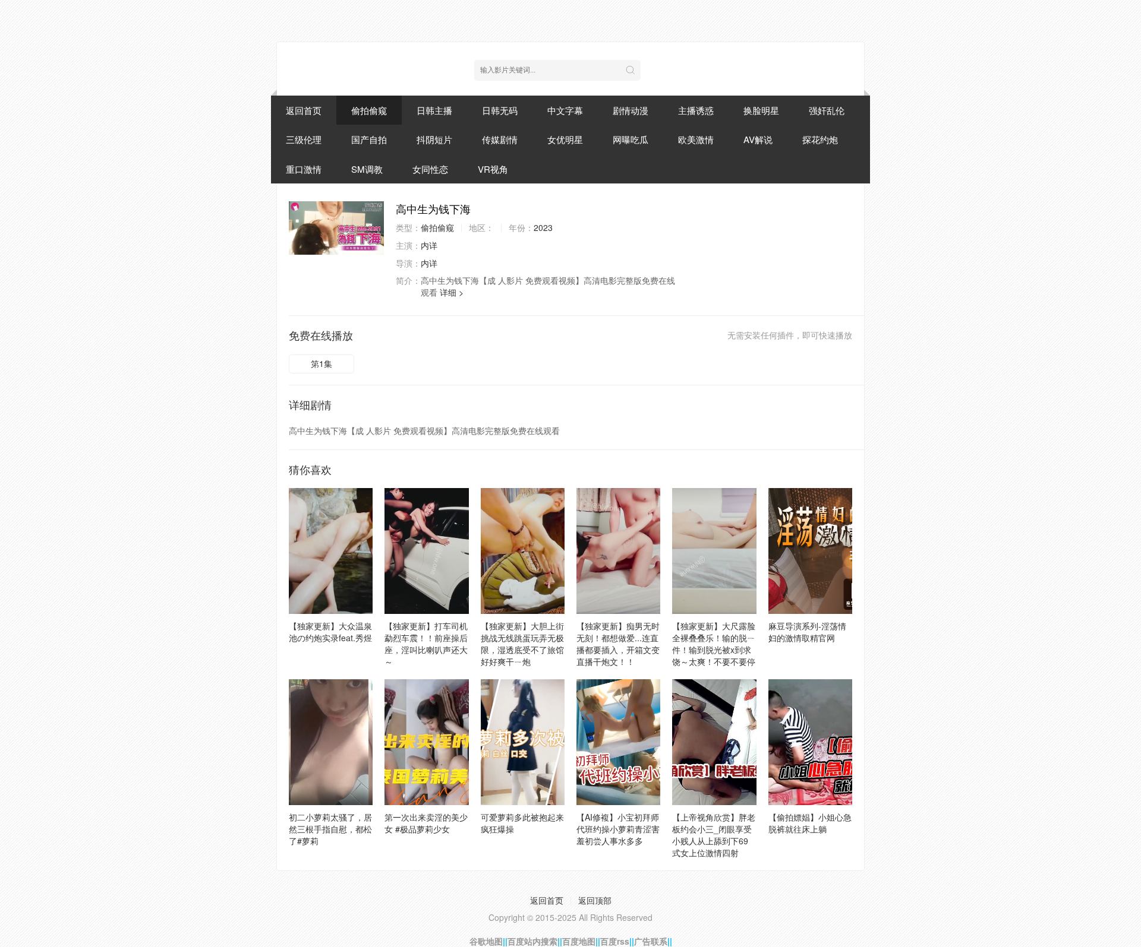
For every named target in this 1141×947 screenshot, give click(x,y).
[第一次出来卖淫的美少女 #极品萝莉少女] (426, 742)
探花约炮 (820, 139)
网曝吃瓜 (630, 139)
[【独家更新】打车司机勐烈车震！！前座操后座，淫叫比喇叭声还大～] (426, 551)
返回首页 (304, 110)
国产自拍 (369, 139)
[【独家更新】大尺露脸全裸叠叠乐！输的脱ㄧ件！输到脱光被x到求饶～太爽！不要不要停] (714, 551)
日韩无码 (500, 110)
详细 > (452, 292)
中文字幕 (565, 110)
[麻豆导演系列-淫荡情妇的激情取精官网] (810, 551)
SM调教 (367, 169)
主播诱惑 (696, 110)
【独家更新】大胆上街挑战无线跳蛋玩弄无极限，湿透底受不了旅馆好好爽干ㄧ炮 (522, 643)
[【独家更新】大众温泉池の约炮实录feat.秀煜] (331, 551)
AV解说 (758, 139)
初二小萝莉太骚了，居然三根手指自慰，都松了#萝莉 (330, 829)
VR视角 (493, 169)
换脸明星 (761, 110)
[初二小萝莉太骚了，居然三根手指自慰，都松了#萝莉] (331, 742)
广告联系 (650, 941)
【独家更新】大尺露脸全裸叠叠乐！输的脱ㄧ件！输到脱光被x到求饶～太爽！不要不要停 (713, 643)
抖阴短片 (434, 139)
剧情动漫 (630, 110)
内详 (429, 245)
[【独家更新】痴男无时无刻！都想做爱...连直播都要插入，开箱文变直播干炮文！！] (618, 551)
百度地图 (578, 941)
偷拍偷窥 (369, 110)
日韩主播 (434, 110)
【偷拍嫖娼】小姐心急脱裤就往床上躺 (810, 823)
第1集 (321, 363)
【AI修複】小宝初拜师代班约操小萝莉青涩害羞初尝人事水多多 (618, 829)
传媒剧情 (500, 139)
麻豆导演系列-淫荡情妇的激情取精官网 (807, 632)
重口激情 (304, 169)
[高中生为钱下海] (336, 228)
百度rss (614, 941)
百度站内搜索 (532, 941)
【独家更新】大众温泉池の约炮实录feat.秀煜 (330, 632)
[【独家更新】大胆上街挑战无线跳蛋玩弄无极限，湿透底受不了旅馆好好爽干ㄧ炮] (523, 551)
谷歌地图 (486, 941)
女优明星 (565, 139)
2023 (543, 227)
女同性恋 (430, 169)
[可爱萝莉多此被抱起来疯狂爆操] (523, 742)
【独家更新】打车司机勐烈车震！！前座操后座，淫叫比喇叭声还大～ (426, 643)
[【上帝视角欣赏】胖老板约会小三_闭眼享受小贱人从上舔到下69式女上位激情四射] (714, 742)
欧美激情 (696, 139)
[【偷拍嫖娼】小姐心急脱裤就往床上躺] (810, 742)
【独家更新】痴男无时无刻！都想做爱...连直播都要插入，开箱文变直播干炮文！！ (618, 643)
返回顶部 (595, 900)
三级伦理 (304, 139)
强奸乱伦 (826, 110)
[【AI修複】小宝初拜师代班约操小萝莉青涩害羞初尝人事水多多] (618, 742)
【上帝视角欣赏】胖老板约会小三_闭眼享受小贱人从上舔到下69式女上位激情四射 (713, 835)
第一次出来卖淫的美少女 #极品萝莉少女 (426, 823)
